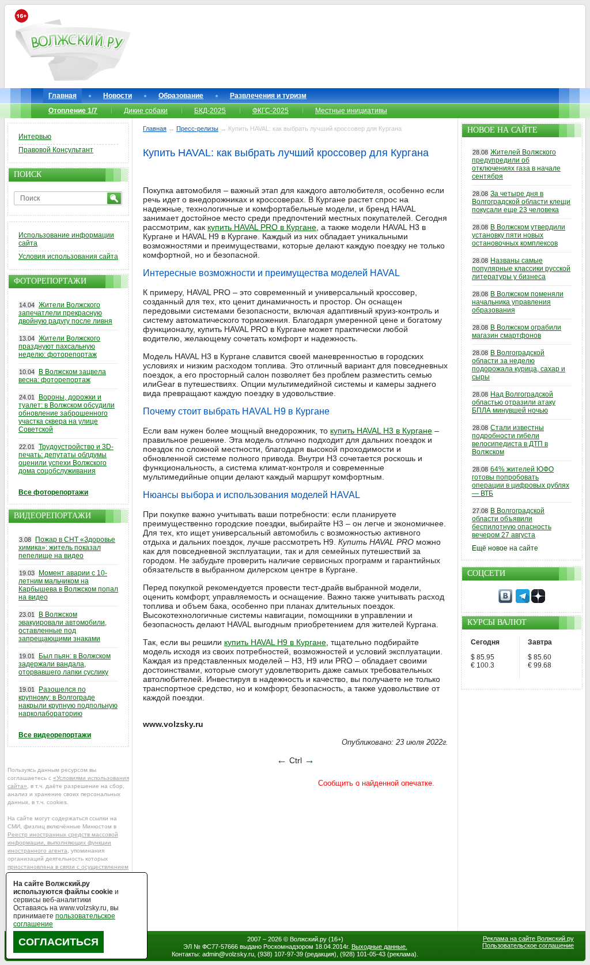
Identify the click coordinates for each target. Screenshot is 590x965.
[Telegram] (523, 601)
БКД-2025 (210, 111)
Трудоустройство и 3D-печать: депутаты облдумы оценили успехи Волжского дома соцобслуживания (66, 459)
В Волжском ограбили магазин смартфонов (516, 331)
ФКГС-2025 (270, 111)
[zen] (538, 601)
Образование (180, 96)
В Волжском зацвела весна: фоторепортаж (62, 376)
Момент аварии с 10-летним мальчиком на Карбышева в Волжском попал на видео (68, 585)
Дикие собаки (146, 111)
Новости (117, 96)
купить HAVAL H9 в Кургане (275, 642)
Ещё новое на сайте (505, 548)
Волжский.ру (308, 939)
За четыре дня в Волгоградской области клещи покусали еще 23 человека (521, 202)
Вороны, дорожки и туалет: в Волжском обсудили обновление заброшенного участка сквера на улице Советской (66, 413)
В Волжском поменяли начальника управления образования (517, 302)
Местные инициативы (351, 111)
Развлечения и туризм (268, 96)
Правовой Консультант (55, 150)
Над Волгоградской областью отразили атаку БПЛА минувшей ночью (513, 402)
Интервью (34, 137)
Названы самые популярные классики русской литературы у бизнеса (521, 269)
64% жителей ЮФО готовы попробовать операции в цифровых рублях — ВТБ (520, 481)
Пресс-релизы (197, 128)
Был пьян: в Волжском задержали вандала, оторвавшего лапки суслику (64, 664)
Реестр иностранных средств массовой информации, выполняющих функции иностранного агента (62, 842)
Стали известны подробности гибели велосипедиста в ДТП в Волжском (510, 440)
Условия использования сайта (68, 256)
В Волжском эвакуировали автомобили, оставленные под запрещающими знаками (62, 626)
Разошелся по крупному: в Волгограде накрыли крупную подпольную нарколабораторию (68, 701)
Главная (62, 96)
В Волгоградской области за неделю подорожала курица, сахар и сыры (518, 365)
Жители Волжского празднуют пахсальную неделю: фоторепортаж (59, 346)
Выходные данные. (379, 946)
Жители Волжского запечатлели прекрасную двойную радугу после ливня (65, 313)
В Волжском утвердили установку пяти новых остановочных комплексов (518, 235)
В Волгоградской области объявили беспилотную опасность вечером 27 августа (511, 523)
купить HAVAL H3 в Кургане (381, 430)
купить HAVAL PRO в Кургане (261, 227)
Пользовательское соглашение (528, 945)
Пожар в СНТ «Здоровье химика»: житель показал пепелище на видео (66, 548)
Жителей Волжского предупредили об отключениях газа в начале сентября (516, 164)
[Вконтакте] (505, 601)
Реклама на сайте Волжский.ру (528, 938)
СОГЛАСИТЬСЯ (58, 942)
